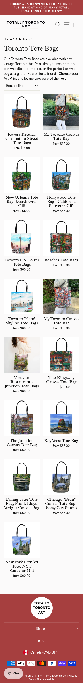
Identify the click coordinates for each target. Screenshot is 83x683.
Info (40, 640)
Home (8, 39)
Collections (22, 39)
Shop (40, 628)
